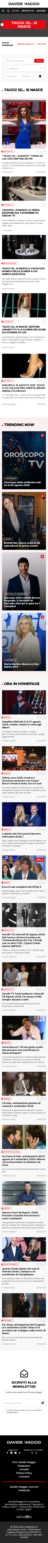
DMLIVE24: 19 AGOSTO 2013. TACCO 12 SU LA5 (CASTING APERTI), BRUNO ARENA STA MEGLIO (23, 388)
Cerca (39, 61)
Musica (6, 717)
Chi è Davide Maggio (24, 1462)
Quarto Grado (10, 1264)
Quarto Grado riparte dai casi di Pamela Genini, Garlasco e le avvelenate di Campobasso (20, 1271)
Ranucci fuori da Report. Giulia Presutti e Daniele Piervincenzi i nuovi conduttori (21, 1215)
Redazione (24, 1465)
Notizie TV (8, 152)
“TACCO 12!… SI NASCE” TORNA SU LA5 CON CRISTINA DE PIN (22, 157)
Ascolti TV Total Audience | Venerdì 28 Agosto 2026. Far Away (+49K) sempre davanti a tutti (23, 996)
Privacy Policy (12, 1412)
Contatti (24, 1469)
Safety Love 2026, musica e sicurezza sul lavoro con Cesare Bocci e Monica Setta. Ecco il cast (21, 780)
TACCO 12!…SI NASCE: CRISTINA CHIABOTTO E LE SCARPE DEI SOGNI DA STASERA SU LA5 (24, 329)
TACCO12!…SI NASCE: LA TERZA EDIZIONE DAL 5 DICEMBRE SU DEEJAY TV (21, 213)
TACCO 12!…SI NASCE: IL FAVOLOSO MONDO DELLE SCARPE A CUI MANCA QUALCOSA (23, 271)
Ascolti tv (28, 11)
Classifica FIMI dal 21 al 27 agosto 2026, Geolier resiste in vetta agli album (21, 724)
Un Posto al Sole (11, 1152)
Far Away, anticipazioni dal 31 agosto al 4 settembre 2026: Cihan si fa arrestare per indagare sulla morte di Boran (24, 1329)
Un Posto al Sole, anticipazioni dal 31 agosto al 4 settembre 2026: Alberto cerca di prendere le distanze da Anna (23, 1160)
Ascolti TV (8, 930)
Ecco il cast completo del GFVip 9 (21, 886)
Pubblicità (24, 1490)
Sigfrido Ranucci (25, 44)
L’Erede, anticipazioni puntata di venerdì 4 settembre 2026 (21, 1105)
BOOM (6, 883)
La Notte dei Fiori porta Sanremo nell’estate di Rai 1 (21, 835)
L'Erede (6, 1099)
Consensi (24, 1476)
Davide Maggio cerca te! (24, 1486)
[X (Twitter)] (41, 151)
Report (6, 1043)
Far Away (7, 1320)
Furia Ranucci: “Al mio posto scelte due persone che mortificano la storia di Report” (22, 1050)
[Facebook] (37, 151)
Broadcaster (9, 263)
